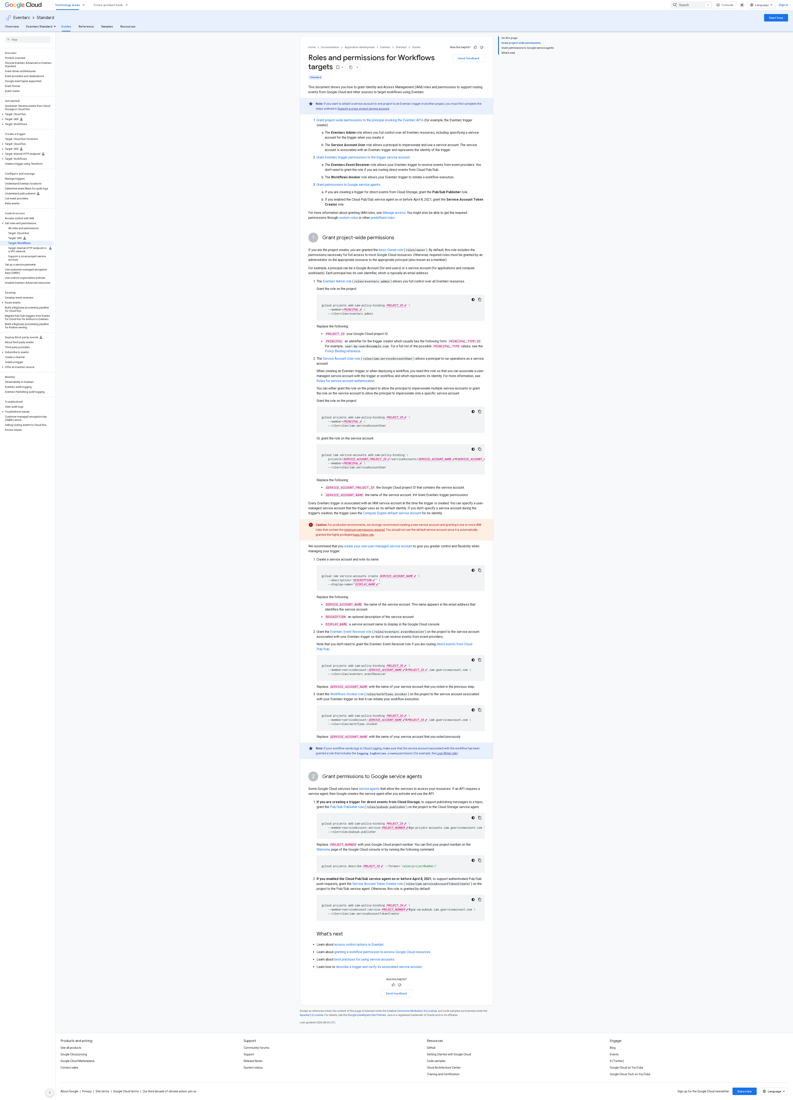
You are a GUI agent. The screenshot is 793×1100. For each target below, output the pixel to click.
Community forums (256, 1047)
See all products (71, 1047)
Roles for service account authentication (345, 381)
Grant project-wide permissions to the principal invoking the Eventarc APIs (370, 120)
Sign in (783, 5)
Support (249, 1054)
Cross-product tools (108, 5)
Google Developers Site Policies (367, 1015)
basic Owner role (391, 250)
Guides (66, 26)
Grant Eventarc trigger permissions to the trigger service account (363, 157)
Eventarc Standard (39, 26)
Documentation (330, 47)
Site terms (102, 1091)
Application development (360, 47)
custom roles (348, 218)
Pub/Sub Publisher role (347, 807)
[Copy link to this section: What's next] (347, 934)
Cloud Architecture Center (444, 1067)
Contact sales (69, 1067)
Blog (613, 1047)
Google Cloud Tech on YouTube (630, 1074)
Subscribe (744, 1091)
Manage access (394, 213)
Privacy (87, 1091)
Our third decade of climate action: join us (169, 1091)
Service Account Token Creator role (377, 884)
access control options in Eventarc (359, 944)
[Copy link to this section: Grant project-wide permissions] (398, 238)
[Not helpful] (481, 47)
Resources (127, 26)
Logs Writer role (447, 753)
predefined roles (383, 218)
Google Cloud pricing (74, 1054)
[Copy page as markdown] (351, 67)
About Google (69, 1091)
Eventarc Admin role (337, 281)
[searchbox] (28, 39)
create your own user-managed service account (378, 546)
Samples (107, 26)
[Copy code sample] (479, 299)
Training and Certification (443, 1074)
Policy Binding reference (342, 351)
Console (727, 5)
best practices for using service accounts (364, 959)
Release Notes (253, 1061)
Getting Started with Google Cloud (449, 1054)
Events (614, 1054)
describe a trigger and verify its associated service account (379, 967)
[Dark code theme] (473, 299)
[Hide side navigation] (50, 1092)
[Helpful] (475, 47)
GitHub (431, 1047)
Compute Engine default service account (392, 513)
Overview (12, 26)
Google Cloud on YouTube (626, 1067)
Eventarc (21, 17)
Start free (776, 18)
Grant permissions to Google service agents (348, 185)
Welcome (323, 849)
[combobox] (691, 5)
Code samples (436, 1061)
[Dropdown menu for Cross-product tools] (128, 5)
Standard (45, 17)
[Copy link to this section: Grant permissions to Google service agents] (426, 776)
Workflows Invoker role (347, 694)
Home (312, 47)
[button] (27, 114)
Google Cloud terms (126, 1091)
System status (253, 1067)
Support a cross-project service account (363, 108)
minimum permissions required (364, 529)
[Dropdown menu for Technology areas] (85, 5)
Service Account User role (341, 359)
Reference (86, 26)
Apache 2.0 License (311, 1015)
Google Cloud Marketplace (78, 1061)
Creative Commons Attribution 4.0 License (412, 1010)
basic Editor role (363, 534)
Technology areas (67, 5)
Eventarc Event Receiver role (351, 632)
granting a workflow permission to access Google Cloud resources (382, 952)
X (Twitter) (617, 1061)
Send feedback (469, 58)
